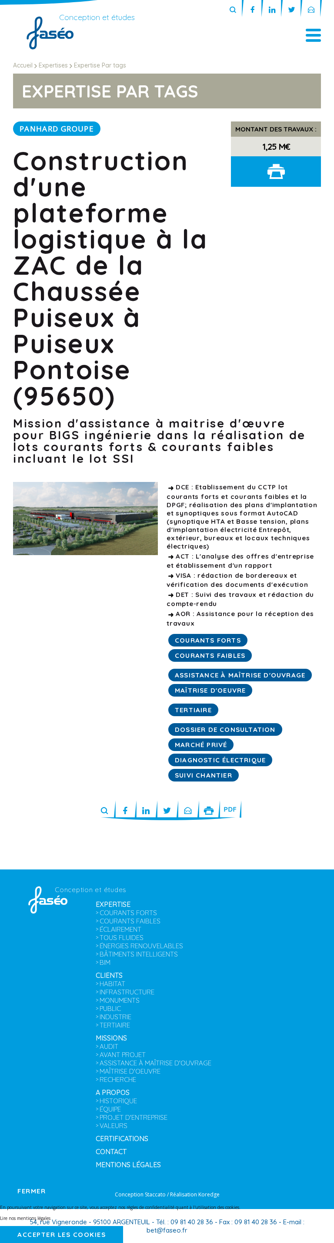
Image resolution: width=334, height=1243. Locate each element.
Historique (118, 1101)
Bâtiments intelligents (139, 954)
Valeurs (113, 1126)
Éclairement (120, 929)
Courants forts (208, 640)
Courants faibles (210, 655)
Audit (109, 1046)
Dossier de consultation (225, 729)
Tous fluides (122, 937)
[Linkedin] (272, 10)
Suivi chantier (203, 775)
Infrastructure (127, 992)
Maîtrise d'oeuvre (210, 690)
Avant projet (123, 1055)
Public (110, 1008)
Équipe (110, 1109)
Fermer (31, 1191)
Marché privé (201, 745)
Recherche (118, 1079)
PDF (230, 809)
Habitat (112, 984)
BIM (105, 962)
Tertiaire (193, 710)
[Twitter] (291, 10)
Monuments (120, 1000)
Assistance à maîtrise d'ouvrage (240, 675)
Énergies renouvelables (141, 946)
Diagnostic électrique (220, 760)
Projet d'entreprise (133, 1117)
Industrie (115, 1017)
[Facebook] (252, 10)
